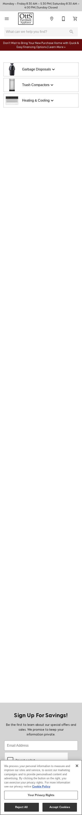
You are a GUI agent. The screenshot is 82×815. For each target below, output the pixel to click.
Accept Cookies (59, 807)
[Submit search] (71, 32)
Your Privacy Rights (41, 795)
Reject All (21, 807)
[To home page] (26, 18)
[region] (41, 787)
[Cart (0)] (75, 19)
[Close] (77, 765)
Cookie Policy (41, 786)
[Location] (52, 19)
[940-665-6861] (63, 19)
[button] (7, 19)
